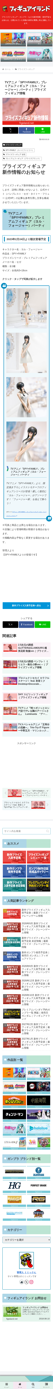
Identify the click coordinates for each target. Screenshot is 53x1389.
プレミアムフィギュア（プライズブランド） (23, 159)
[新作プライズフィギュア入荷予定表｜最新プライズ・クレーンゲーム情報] (14, 857)
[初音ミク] (14, 1129)
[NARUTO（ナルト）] (14, 1087)
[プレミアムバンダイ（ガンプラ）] (14, 1172)
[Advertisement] (26, 1344)
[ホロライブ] (38, 1129)
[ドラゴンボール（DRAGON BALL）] (14, 1073)
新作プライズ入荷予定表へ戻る (26, 605)
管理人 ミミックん (26, 1272)
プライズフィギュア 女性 (15, 154)
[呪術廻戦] (38, 1101)
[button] (47, 831)
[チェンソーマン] (14, 1115)
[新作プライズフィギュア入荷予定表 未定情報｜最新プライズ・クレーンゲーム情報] (14, 885)
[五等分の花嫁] (14, 1143)
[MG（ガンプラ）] (14, 1200)
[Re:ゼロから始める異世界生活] (38, 1115)
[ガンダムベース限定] (38, 1172)
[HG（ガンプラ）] (14, 1186)
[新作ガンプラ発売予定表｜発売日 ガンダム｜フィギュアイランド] (14, 871)
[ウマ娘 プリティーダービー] (38, 1143)
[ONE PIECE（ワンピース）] (38, 1073)
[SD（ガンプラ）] (38, 1214)
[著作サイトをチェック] (21, 1282)
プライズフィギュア (13, 145)
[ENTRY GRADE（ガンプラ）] (14, 1214)
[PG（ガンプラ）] (38, 1186)
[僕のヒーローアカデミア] (14, 1101)
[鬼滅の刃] (38, 1087)
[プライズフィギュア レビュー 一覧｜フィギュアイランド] (38, 857)
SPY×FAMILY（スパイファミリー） (19, 150)
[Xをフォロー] (26, 1282)
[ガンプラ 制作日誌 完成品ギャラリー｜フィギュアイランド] (38, 871)
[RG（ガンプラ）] (38, 1200)
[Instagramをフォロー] (31, 1282)
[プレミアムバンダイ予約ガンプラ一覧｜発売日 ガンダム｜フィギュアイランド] (38, 885)
